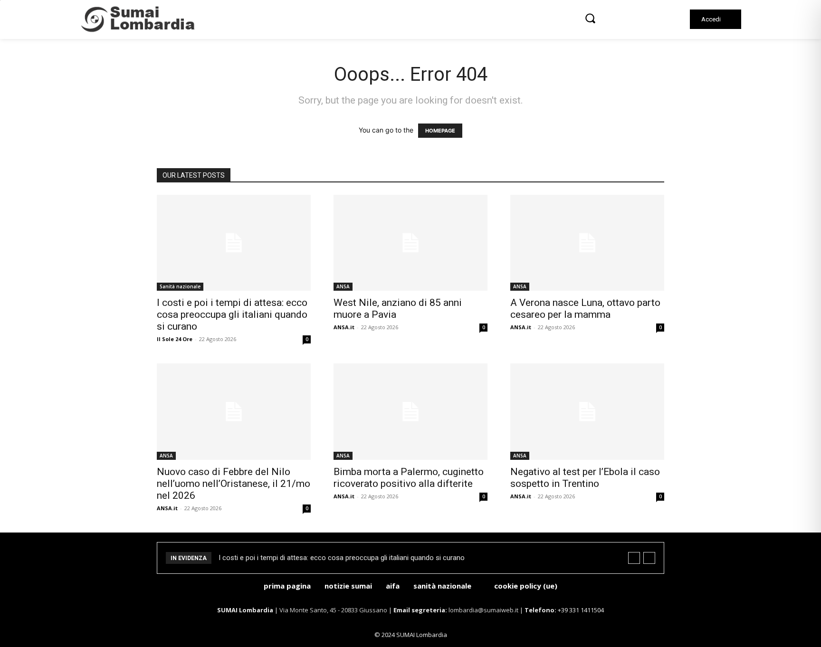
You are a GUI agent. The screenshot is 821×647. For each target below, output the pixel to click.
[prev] (634, 558)
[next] (649, 558)
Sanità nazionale (180, 286)
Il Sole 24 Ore (174, 339)
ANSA (343, 286)
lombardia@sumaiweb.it (484, 610)
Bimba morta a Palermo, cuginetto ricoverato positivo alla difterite (409, 477)
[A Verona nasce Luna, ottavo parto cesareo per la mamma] (587, 243)
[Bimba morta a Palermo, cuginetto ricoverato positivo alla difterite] (410, 411)
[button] (590, 18)
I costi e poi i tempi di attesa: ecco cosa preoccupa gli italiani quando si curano (232, 314)
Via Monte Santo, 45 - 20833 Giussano (333, 610)
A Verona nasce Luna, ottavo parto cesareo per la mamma (585, 308)
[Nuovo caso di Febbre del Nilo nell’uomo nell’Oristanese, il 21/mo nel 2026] (234, 411)
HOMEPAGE (440, 130)
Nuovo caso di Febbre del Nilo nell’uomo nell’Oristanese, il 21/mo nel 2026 (233, 483)
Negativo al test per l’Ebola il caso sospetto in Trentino (585, 477)
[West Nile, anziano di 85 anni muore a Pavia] (410, 243)
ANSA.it (344, 327)
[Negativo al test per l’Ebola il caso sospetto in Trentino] (587, 411)
